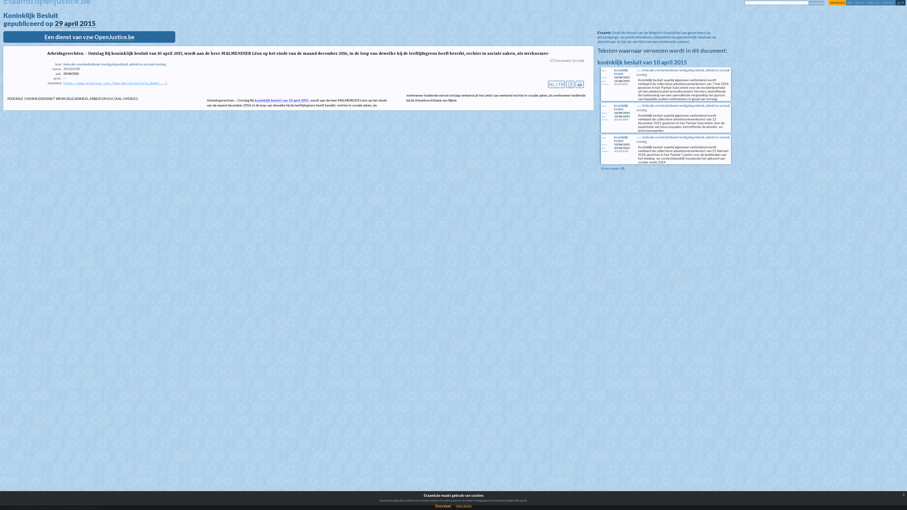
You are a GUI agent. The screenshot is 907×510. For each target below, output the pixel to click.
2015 (88, 23)
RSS (849, 2)
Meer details (464, 506)
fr (902, 2)
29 (59, 23)
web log (873, 2)
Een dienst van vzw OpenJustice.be (89, 37)
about (859, 2)
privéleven (837, 2)
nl (898, 2)
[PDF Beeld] (570, 84)
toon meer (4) (613, 168)
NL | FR (556, 84)
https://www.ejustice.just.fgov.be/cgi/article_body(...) (115, 83)
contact (888, 2)
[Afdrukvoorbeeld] (580, 84)
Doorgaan (443, 506)
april (71, 23)
